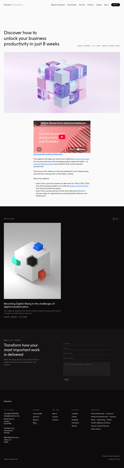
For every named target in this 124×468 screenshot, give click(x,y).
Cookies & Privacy (114, 459)
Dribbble (75, 420)
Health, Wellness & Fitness (100, 423)
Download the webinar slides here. (48, 154)
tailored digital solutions (44, 164)
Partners (90, 5)
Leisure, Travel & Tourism (100, 426)
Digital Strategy (83, 45)
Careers (55, 417)
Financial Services (97, 413)
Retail (93, 420)
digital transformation (79, 186)
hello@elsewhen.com (12, 416)
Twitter (74, 417)
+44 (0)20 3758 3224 (11, 413)
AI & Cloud (96, 45)
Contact (115, 4)
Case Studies (72, 5)
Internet (113, 417)
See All (115, 219)
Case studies (37, 413)
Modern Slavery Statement (111, 456)
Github (74, 426)
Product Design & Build (111, 45)
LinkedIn (75, 413)
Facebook (75, 423)
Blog (34, 423)
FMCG (109, 420)
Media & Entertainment (99, 417)
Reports (36, 420)
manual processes (81, 159)
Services (82, 5)
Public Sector (96, 429)
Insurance (109, 413)
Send (66, 379)
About (106, 5)
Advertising (101, 420)
